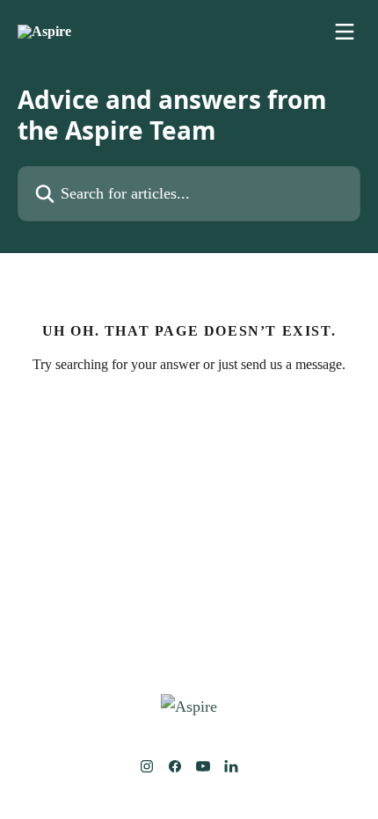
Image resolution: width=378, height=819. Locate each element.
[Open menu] (344, 31)
